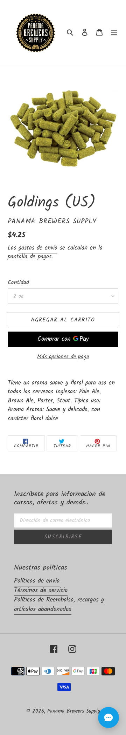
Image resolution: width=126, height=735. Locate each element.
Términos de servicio (41, 590)
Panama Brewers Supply (73, 711)
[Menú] (114, 32)
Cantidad (18, 282)
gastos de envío (38, 248)
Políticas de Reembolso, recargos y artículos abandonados (59, 604)
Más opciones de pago (63, 357)
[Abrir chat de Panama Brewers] (108, 717)
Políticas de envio (36, 581)
